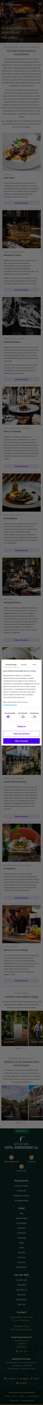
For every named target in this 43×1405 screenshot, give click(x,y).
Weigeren (21, 726)
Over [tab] (34, 664)
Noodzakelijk (10, 713)
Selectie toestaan (21, 733)
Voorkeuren (22, 713)
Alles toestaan (21, 741)
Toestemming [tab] (10, 664)
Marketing (34, 713)
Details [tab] (23, 664)
